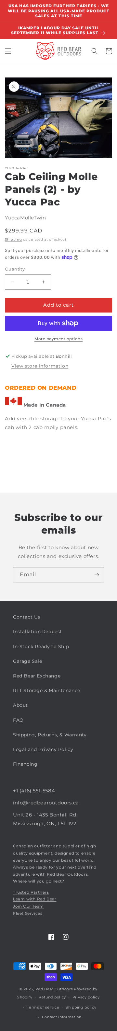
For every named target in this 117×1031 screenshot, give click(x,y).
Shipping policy (81, 1007)
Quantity (15, 269)
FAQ (18, 720)
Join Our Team (28, 906)
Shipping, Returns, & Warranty (49, 735)
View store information (39, 366)
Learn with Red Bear (34, 899)
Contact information (62, 1017)
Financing (25, 764)
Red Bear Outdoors (54, 989)
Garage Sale (27, 661)
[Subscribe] (96, 574)
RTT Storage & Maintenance (46, 690)
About (20, 705)
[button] (8, 51)
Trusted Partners (31, 892)
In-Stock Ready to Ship (41, 646)
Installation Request (37, 631)
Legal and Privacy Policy (43, 749)
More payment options (58, 338)
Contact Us (26, 617)
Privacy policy (86, 997)
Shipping (13, 239)
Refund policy (52, 997)
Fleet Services (27, 913)
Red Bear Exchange (36, 676)
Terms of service (43, 1007)
